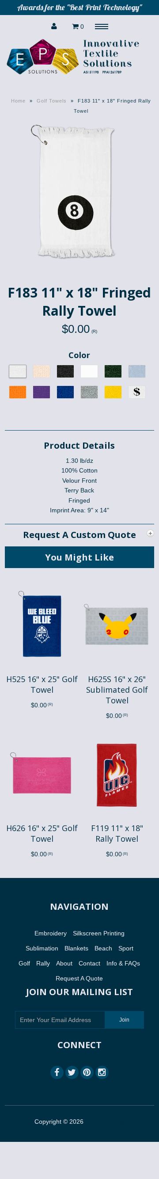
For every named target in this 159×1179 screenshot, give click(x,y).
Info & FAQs (123, 963)
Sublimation (42, 948)
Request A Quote (79, 978)
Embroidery (50, 933)
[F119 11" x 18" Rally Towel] (116, 817)
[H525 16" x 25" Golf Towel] (42, 668)
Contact (89, 963)
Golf (24, 963)
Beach (103, 948)
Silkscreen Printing (99, 933)
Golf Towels (52, 100)
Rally (43, 963)
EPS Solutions (105, 1121)
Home (18, 100)
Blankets (76, 948)
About (64, 963)
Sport (125, 948)
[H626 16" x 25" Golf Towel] (42, 817)
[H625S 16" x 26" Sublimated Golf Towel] (116, 668)
